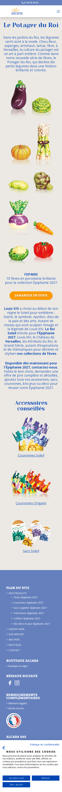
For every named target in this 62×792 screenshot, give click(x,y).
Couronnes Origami (31, 503)
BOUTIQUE (15, 644)
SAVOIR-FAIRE (16, 629)
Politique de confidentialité (44, 744)
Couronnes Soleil (31, 455)
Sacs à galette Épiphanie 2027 (30, 607)
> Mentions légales (16, 703)
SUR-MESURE (16, 634)
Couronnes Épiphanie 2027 (28, 602)
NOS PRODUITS (18, 593)
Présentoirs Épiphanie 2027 (29, 613)
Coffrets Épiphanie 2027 (27, 618)
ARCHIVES (14, 639)
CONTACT (14, 650)
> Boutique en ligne (17, 666)
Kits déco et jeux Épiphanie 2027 (32, 623)
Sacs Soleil (31, 551)
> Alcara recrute (15, 708)
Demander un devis (31, 295)
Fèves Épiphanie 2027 (26, 597)
